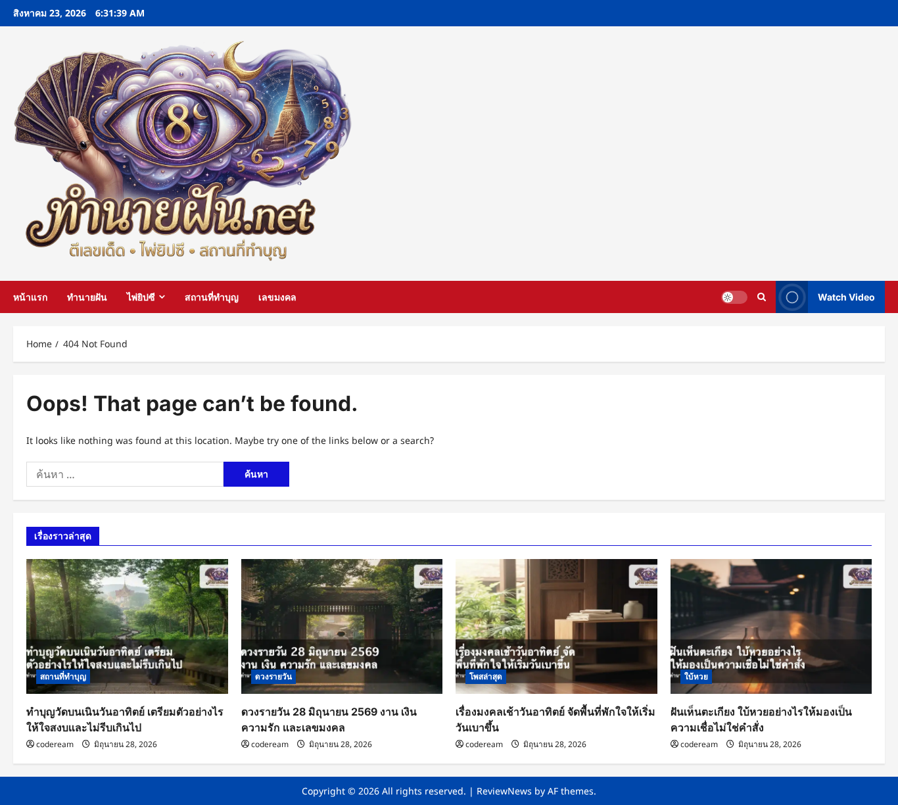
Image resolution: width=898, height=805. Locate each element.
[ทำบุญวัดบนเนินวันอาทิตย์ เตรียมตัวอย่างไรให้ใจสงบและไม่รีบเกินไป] (127, 626)
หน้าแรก (30, 297)
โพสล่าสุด (485, 676)
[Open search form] (761, 296)
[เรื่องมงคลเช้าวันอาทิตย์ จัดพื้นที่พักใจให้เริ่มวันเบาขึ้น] (556, 626)
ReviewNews (504, 791)
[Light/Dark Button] (734, 296)
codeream (55, 744)
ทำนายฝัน (87, 297)
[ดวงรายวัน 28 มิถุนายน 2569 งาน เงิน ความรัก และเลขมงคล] (342, 626)
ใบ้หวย (696, 676)
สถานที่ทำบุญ (212, 297)
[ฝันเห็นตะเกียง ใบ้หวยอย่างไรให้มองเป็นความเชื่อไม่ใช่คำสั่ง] (771, 626)
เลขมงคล (277, 297)
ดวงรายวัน (273, 676)
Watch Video (846, 297)
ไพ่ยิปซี (141, 297)
